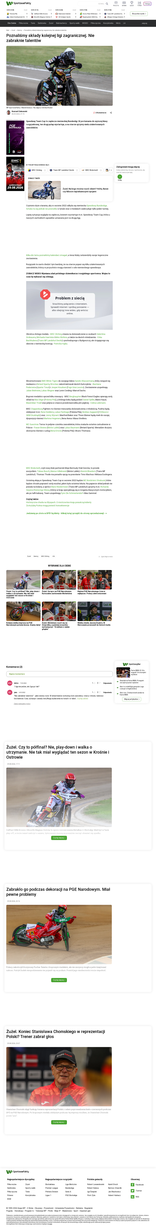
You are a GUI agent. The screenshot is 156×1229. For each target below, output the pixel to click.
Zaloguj (147, 4)
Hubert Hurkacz (114, 1195)
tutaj (50, 1224)
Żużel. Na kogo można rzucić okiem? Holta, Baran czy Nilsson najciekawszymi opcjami (85, 190)
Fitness (10, 1195)
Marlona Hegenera (52, 418)
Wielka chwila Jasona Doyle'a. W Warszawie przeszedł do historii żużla (94, 624)
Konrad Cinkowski (19, 111)
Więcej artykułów (131, 699)
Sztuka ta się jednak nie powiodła (41, 209)
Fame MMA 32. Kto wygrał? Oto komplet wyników (138, 672)
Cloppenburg (37, 409)
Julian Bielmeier (33, 390)
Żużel (51, 23)
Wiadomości (67, 1211)
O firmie (30, 1208)
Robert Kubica (93, 1188)
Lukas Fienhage (62, 412)
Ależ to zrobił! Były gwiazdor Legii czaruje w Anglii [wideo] (132, 688)
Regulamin (88, 1208)
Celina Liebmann (98, 403)
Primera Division (51, 1192)
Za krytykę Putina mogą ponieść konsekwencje (47, 505)
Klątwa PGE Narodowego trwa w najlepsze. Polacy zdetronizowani (92, 592)
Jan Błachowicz (114, 1192)
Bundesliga (69, 1188)
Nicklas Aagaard (89, 412)
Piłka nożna (23, 23)
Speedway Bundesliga (97, 205)
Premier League (51, 1188)
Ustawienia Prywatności (64, 1208)
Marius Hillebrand (58, 471)
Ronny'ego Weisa (42, 490)
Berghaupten (75, 396)
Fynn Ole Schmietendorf (72, 493)
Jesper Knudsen (58, 387)
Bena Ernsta (56, 431)
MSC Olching (56, 334)
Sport (76, 1211)
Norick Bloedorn (88, 471)
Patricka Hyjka (60, 343)
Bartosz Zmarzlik (115, 1188)
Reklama (79, 1208)
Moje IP (57, 1211)
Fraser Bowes (40, 427)
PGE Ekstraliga (71, 1195)
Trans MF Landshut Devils (50, 340)
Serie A (68, 1192)
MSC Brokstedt (33, 468)
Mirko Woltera (61, 337)
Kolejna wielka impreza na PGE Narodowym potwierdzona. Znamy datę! (23, 624)
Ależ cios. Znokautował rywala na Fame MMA (132, 694)
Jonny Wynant (52, 415)
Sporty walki (74, 23)
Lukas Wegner (47, 390)
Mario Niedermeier (59, 487)
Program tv (29, 1211)
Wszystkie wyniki (138, 14)
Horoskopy (19, 1211)
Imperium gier (85, 1211)
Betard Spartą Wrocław (47, 384)
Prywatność (49, 1208)
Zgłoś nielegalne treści (22, 704)
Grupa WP (21, 1208)
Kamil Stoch (113, 1184)
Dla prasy (38, 1208)
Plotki (50, 1211)
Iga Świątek (92, 1192)
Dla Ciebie (12, 23)
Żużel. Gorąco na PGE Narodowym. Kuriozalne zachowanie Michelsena (57, 592)
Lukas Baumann (72, 427)
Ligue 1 (48, 1195)
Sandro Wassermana (84, 381)
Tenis (33, 23)
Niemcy (19, 30)
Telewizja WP (41, 1211)
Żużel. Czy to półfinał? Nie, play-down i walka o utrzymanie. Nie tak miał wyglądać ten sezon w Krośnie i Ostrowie (23, 594)
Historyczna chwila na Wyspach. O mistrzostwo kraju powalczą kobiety (58, 502)
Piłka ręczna (95, 23)
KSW (9, 1199)
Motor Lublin (53, 427)
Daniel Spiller (89, 399)
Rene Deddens (47, 412)
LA (124, 23)
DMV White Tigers (49, 381)
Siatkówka (42, 23)
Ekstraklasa (50, 1184)
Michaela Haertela (45, 337)
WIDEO (85, 23)
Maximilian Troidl (34, 403)
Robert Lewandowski (95, 1184)
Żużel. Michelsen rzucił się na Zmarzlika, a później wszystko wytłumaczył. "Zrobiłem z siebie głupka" (56, 626)
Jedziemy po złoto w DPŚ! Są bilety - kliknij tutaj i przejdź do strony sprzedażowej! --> (66, 513)
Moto (118, 23)
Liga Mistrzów (71, 1184)
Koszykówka (108, 23)
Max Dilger (39, 399)
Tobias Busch (43, 471)
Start (7, 30)
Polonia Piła (50, 399)
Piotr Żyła (91, 1195)
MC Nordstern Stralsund (94, 480)
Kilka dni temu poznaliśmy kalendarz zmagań (46, 255)
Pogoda (9, 1211)
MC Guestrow (32, 424)
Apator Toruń (43, 387)
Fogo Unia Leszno (75, 387)
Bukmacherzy (61, 23)
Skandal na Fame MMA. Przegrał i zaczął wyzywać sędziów (132, 682)
